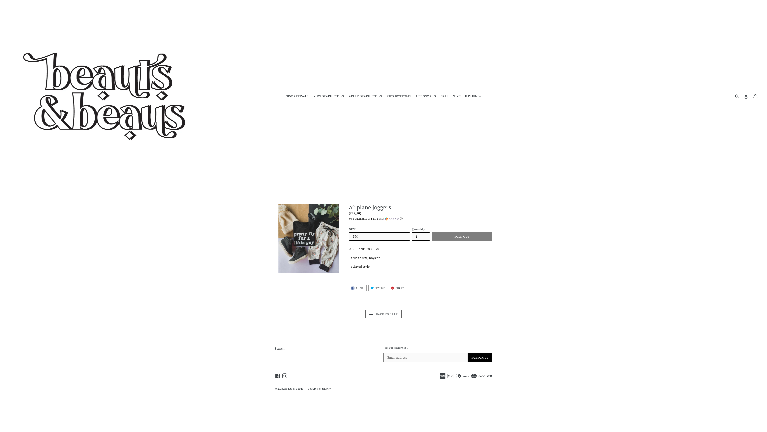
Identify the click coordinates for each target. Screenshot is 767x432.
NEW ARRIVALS (297, 96)
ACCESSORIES (425, 96)
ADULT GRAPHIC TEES (365, 96)
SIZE (352, 229)
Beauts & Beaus (293, 388)
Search (279, 348)
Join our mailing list (396, 347)
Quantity (418, 229)
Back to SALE (386, 314)
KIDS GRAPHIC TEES (328, 96)
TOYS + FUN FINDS (467, 96)
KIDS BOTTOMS (399, 96)
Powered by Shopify (319, 388)
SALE (444, 96)
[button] (420, 219)
